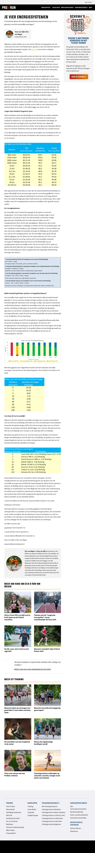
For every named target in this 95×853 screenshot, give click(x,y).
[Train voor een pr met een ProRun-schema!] (17, 760)
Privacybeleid (10, 833)
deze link (34, 49)
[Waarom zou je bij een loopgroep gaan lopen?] (47, 695)
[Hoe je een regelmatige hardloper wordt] (47, 729)
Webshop (9, 824)
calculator (56, 7)
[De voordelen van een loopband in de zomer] (17, 729)
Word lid (9, 815)
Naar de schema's (79, 77)
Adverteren (74, 831)
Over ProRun (10, 806)
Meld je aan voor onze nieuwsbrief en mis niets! (32, 669)
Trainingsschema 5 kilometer (52, 821)
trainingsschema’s (81, 7)
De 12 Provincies (12, 821)
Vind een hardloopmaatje (15, 827)
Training (30, 806)
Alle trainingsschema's (50, 806)
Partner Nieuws (75, 828)
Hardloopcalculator (13, 818)
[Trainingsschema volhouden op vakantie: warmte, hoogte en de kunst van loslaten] (47, 760)
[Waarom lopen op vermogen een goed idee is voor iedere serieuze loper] (17, 695)
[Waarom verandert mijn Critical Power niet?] (47, 636)
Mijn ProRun (88, 2)
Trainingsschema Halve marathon (53, 812)
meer (90, 7)
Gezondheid (32, 809)
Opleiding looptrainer (13, 812)
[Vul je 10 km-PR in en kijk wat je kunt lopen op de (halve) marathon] (17, 602)
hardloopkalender (67, 7)
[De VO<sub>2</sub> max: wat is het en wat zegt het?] (17, 636)
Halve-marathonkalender (79, 815)
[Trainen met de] (47, 602)
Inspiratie (31, 812)
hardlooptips (45, 7)
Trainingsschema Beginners (51, 824)
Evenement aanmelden (78, 818)
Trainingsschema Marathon (51, 809)
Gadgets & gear (33, 815)
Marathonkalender (76, 812)
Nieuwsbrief (10, 809)
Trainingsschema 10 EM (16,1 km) (53, 815)
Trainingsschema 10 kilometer (52, 818)
